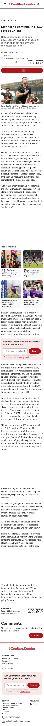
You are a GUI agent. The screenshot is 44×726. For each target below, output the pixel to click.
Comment (35, 635)
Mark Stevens (8, 53)
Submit (35, 351)
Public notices (7, 668)
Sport (3, 21)
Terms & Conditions (10, 659)
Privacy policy (7, 663)
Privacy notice (24, 358)
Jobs (4, 666)
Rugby (13, 21)
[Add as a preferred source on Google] (20, 62)
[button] (5, 4)
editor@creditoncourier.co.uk (18, 721)
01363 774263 (14, 717)
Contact (5, 661)
